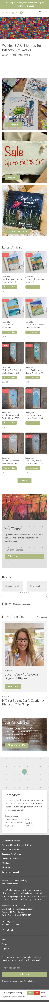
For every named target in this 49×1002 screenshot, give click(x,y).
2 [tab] (22, 593)
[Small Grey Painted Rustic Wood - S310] (13, 444)
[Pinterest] (12, 930)
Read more (13, 686)
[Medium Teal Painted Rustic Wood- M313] (13, 353)
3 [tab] (25, 593)
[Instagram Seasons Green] (8, 930)
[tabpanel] (12, 586)
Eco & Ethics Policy (11, 850)
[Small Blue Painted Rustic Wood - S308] (13, 398)
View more (42, 617)
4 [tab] (27, 593)
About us (6, 867)
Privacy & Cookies (10, 858)
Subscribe (12, 556)
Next (47, 597)
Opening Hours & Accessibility (16, 845)
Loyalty (5, 948)
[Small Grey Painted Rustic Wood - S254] (36, 444)
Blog (4, 939)
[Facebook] (3, 930)
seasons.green (22, 604)
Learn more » (43, 995)
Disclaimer (7, 863)
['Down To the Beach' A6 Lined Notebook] (36, 308)
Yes (30, 993)
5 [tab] (29, 593)
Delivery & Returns (11, 841)
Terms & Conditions (11, 854)
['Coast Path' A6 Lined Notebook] (36, 262)
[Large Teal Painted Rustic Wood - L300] (36, 353)
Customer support (10, 872)
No (37, 993)
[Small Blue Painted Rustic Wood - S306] (36, 398)
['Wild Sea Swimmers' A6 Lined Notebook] (13, 262)
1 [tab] (20, 593)
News (4, 944)
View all (24, 480)
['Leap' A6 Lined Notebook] (13, 308)
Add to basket (9, 287)
